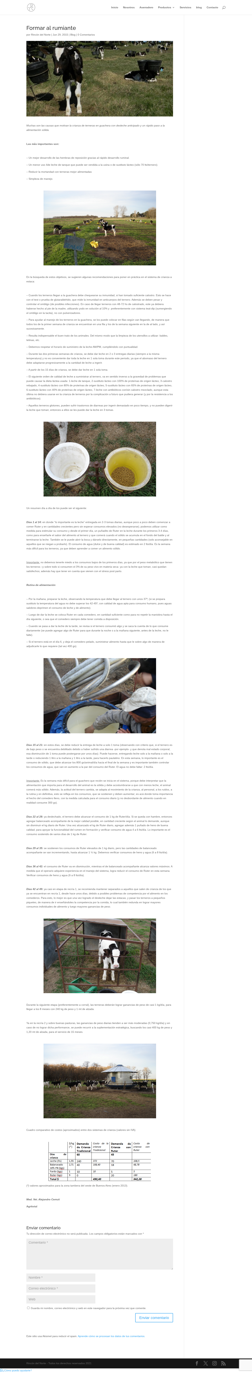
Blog (72, 34)
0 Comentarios (86, 34)
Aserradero (146, 7)
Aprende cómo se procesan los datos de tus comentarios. (111, 1336)
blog (199, 7)
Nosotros (129, 7)
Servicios (185, 7)
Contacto (212, 7)
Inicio (114, 7)
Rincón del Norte (41, 34)
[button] (16, 1370)
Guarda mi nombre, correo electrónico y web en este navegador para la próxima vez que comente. (88, 1308)
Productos (164, 7)
